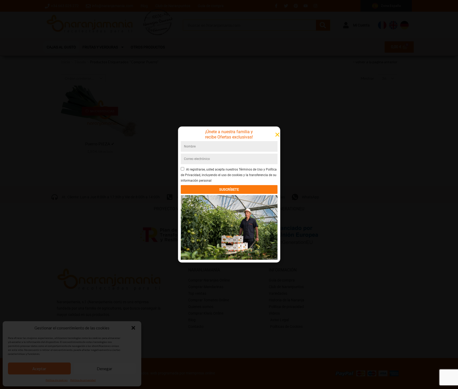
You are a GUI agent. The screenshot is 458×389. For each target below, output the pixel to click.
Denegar (104, 368)
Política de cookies (57, 380)
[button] (133, 327)
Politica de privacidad (83, 380)
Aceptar (39, 368)
